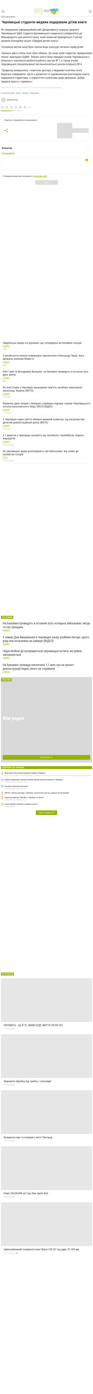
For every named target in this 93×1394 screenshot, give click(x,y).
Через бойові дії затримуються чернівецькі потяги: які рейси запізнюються (42, 653)
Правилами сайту (40, 176)
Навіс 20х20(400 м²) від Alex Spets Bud (26, 1193)
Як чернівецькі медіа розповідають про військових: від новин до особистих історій (40, 453)
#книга (18, 93)
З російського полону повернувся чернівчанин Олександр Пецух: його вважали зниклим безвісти (43, 357)
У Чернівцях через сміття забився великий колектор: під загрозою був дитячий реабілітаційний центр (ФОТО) (43, 421)
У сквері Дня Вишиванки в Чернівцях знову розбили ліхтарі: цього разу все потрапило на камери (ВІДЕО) (46, 639)
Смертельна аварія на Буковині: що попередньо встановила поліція (42, 343)
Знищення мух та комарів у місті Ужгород (28, 1137)
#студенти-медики (8, 93)
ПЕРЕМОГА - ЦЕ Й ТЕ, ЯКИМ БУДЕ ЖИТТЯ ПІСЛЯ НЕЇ (33, 1025)
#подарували (34, 93)
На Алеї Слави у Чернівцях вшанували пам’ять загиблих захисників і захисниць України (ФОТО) (43, 389)
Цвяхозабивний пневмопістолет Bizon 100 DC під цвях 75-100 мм (41, 1249)
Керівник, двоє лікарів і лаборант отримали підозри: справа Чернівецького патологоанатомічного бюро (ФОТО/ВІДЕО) (46, 405)
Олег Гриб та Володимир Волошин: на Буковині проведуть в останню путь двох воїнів (45, 373)
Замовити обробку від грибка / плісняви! (27, 1081)
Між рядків (13, 718)
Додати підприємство (46, 813)
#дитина (25, 93)
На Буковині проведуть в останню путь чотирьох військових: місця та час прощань (46, 625)
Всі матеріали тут (46, 757)
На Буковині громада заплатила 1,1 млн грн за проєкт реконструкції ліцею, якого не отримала (38, 666)
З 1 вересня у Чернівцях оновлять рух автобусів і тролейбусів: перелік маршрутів (43, 437)
